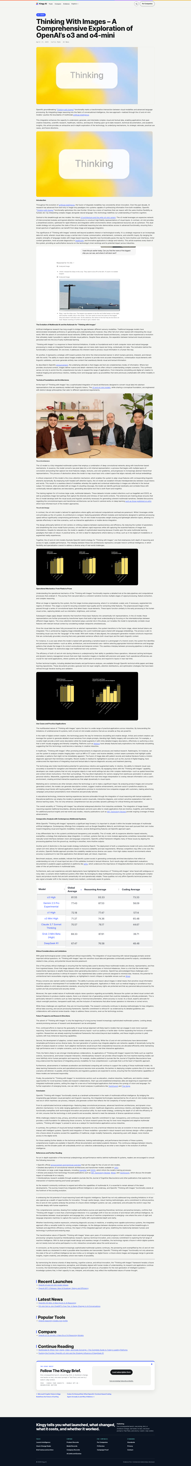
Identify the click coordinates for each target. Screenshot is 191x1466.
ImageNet (83, 1170)
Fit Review (101, 1446)
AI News (66, 42)
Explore (74, 4)
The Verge (126, 1086)
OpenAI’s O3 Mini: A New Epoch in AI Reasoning (57, 1303)
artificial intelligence (81, 115)
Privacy (130, 1446)
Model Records (72, 1446)
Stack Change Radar (43, 1446)
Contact (130, 1450)
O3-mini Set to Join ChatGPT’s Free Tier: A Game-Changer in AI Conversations (69, 1306)
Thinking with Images (65, 110)
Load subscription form (121, 1372)
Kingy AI (43, 4)
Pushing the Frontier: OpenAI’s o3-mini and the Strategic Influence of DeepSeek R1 (71, 1353)
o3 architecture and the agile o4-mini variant (98, 217)
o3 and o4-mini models (101, 387)
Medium (97, 744)
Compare (58, 4)
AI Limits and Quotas (74, 1454)
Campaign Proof (103, 1450)
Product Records (73, 1442)
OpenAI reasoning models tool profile (53, 1321)
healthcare (79, 241)
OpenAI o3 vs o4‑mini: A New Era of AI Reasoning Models (61, 1335)
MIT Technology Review (116, 812)
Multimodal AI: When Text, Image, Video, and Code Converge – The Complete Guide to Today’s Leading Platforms (83, 1350)
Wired (128, 976)
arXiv (86, 864)
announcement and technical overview (66, 1165)
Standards (131, 1442)
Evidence (66, 4)
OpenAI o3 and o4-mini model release (53, 1285)
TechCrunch (113, 1086)
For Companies (147, 4)
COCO (93, 1170)
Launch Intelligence (43, 1442)
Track (51, 4)
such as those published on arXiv (138, 501)
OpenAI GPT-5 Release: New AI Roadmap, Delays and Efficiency (63, 1288)
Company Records (73, 1450)
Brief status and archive (44, 1450)
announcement (62, 365)
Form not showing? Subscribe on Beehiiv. (121, 1381)
